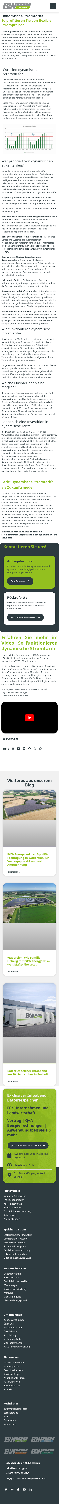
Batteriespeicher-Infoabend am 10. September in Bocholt (27, 1072)
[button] (13, 748)
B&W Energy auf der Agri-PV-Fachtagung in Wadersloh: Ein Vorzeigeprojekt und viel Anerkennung (28, 859)
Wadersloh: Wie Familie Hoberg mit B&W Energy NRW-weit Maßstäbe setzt (28, 961)
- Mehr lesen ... (13, 872)
